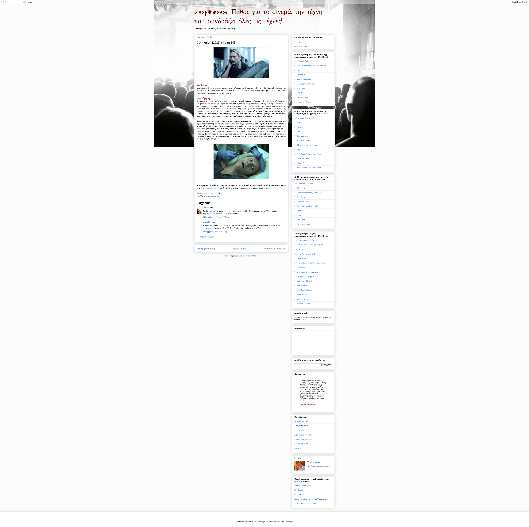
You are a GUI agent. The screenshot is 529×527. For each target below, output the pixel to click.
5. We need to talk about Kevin (307, 206)
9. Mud (297, 131)
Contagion (207, 188)
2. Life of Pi (299, 163)
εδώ (302, 320)
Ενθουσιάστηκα (301, 439)
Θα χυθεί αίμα (300, 494)
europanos (315, 462)
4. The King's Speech (303, 290)
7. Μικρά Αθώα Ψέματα (304, 276)
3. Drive (297, 215)
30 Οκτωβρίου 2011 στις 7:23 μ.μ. (216, 217)
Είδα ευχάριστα (300, 435)
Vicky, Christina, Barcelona (306, 503)
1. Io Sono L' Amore (303, 304)
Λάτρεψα (298, 448)
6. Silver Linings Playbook (305, 145)
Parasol (206, 208)
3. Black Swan (300, 294)
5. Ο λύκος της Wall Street (305, 84)
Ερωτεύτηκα (299, 444)
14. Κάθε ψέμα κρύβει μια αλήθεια (308, 245)
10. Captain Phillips (302, 61)
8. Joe (297, 70)
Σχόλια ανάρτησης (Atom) (246, 256)
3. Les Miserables (302, 158)
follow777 (276, 522)
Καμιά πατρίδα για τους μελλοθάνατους (311, 499)
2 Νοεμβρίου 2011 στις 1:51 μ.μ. (215, 232)
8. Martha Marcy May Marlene (307, 193)
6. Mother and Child (303, 281)
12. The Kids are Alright (304, 254)
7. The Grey (299, 197)
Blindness (298, 490)
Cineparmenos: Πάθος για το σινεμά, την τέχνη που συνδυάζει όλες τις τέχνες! (258, 16)
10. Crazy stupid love (303, 183)
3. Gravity (298, 93)
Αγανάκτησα (299, 421)
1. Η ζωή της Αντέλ (302, 102)
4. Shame (298, 211)
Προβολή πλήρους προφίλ (318, 466)
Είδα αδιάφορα (300, 430)
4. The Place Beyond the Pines (307, 154)
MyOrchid (207, 222)
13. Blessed (299, 249)
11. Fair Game (300, 258)
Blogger (290, 522)
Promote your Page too (302, 46)
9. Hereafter (299, 267)
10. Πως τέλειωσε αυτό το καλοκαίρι (309, 263)
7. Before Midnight (302, 140)
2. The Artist (299, 220)
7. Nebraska (299, 75)
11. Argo (298, 122)
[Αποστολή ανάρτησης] (219, 193)
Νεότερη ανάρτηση (206, 249)
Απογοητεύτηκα (212, 196)
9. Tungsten (299, 188)
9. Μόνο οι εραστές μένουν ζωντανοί (310, 66)
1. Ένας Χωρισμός (302, 224)
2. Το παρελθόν (301, 97)
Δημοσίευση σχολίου (208, 237)
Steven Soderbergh (225, 101)
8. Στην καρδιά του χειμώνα (306, 272)
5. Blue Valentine (301, 285)
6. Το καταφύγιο (301, 202)
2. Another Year (301, 299)
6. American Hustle (302, 79)
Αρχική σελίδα (239, 249)
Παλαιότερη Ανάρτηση (275, 249)
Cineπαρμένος (299, 42)
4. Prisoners (299, 88)
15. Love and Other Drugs (305, 240)
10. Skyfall (298, 127)
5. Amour (298, 149)
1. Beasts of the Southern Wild (307, 167)
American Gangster (302, 485)
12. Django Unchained (304, 118)
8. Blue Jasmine (301, 136)
